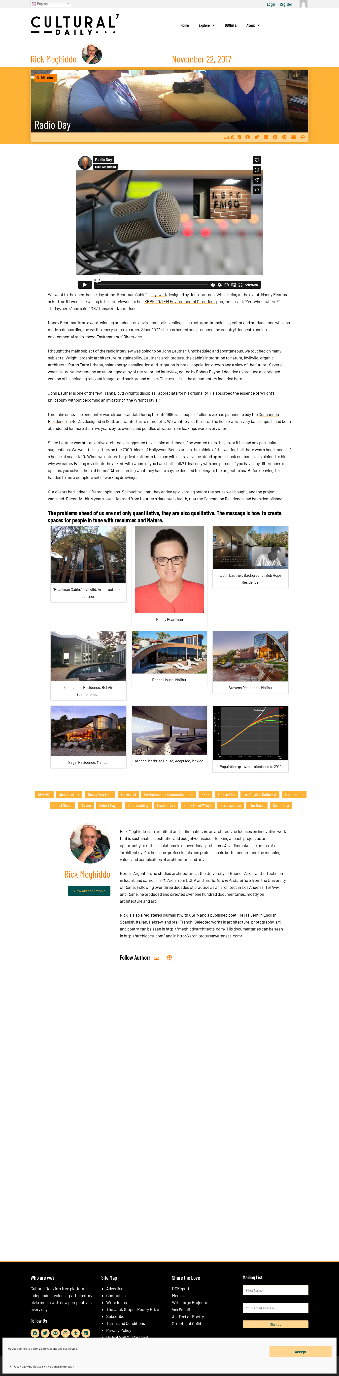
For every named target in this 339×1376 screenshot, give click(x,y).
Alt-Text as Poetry (188, 1316)
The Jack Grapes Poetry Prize (132, 1309)
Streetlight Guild (186, 1323)
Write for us (116, 1302)
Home (185, 25)
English (42, 3)
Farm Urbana (91, 364)
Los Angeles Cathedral (259, 794)
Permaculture (230, 805)
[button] (247, 137)
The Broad (257, 805)
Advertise (114, 1288)
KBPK (205, 794)
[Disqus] (169, 1047)
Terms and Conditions (125, 1323)
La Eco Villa (226, 794)
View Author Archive (89, 891)
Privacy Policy (118, 1330)
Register (286, 3)
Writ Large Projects (189, 1302)
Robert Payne (109, 805)
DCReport (180, 1288)
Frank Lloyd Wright (198, 805)
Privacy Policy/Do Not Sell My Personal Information (42, 1366)
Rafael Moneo (62, 805)
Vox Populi (181, 1309)
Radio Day (52, 124)
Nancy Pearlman (100, 794)
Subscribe (115, 1316)
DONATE (231, 25)
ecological (128, 794)
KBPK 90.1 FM (156, 301)
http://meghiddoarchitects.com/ (196, 928)
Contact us (116, 1295)
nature (86, 805)
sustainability (138, 805)
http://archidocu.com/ (144, 935)
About (250, 25)
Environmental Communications (168, 794)
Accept (300, 1351)
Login (271, 3)
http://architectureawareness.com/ (209, 935)
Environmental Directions (192, 301)
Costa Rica (281, 805)
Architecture (45, 77)
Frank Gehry (166, 805)
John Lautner (174, 350)
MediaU (178, 1295)
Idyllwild (158, 294)
